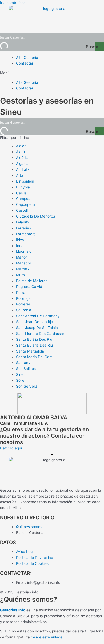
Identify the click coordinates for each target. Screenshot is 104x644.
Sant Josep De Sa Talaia (37, 327)
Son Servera (26, 386)
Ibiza (20, 240)
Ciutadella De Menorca (35, 216)
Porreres (23, 304)
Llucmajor (24, 251)
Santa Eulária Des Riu (34, 345)
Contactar (24, 63)
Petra (20, 292)
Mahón (22, 257)
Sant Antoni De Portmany (38, 316)
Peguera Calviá (29, 287)
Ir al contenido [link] (12, 3)
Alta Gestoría (27, 57)
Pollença (23, 298)
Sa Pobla (23, 310)
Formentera (26, 234)
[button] (52, 73)
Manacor (23, 263)
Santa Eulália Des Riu (34, 339)
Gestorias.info (12, 610)
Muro (20, 275)
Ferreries (23, 228)
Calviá (21, 193)
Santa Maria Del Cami (34, 357)
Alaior (21, 146)
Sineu (21, 374)
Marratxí (23, 269)
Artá (19, 175)
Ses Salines (26, 368)
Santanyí (23, 363)
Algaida (22, 163)
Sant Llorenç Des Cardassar (40, 333)
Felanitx (22, 222)
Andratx (22, 169)
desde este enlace (46, 637)
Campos (23, 198)
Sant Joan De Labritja (34, 322)
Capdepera (25, 204)
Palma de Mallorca (32, 281)
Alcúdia (22, 158)
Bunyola (23, 187)
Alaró (20, 152)
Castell (22, 210)
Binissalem (25, 181)
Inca (19, 246)
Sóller (21, 380)
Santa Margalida (30, 351)
